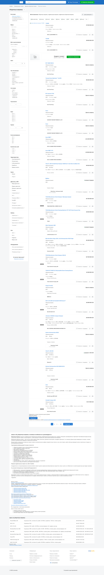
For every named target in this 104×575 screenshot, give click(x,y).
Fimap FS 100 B (49, 285)
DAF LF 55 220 (13, 526)
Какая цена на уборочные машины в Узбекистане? (21, 493)
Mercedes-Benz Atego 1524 (15, 534)
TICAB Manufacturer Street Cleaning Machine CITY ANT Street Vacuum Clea (63, 210)
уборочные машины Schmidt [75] (20, 492)
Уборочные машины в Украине (15, 545)
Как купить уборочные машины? (17, 482)
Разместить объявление (73, 56)
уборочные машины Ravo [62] (19, 491)
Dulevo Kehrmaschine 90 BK (52, 332)
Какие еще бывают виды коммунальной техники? (21, 497)
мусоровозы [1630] (17, 499)
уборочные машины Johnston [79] (20, 489)
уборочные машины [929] (19, 500)
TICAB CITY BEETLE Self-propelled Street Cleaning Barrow (59, 270)
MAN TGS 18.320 (13, 542)
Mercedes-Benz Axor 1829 (15, 528)
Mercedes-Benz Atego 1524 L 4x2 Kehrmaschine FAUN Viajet (59, 238)
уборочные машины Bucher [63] (20, 488)
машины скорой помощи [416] (20, 503)
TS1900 (47, 23)
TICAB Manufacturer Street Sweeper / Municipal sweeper (58, 196)
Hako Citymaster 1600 (51, 225)
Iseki (47, 384)
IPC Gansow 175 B (50, 93)
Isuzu (47, 110)
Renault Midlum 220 (14, 520)
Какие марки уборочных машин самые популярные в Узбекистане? (24, 485)
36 (60, 424)
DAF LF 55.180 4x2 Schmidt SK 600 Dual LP (55, 300)
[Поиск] (26, 2)
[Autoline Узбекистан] (14, 2)
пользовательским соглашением (63, 419)
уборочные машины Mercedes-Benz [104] (22, 490)
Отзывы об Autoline (33, 559)
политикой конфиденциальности (50, 419)
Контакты (11, 557)
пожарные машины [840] (18, 501)
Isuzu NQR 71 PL (49, 150)
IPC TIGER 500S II (50, 63)
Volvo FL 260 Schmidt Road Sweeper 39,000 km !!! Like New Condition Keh (63, 163)
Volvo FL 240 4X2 (49, 351)
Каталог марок (32, 561)
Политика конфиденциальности (36, 555)
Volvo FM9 (12, 531)
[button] (90, 35)
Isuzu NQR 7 (48, 137)
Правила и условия (33, 553)
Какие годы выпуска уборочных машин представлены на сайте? (24, 495)
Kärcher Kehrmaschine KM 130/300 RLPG (55, 366)
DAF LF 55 (12, 523)
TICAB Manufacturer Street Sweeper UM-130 (56, 255)
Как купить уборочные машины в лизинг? (19, 505)
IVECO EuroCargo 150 (14, 539)
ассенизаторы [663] (17, 502)
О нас (11, 553)
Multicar (47, 178)
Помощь (11, 555)
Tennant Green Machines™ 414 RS (53, 78)
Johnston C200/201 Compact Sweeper (54, 315)
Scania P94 (12, 536)
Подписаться (33, 418)
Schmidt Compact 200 (51, 400)
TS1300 (47, 38)
